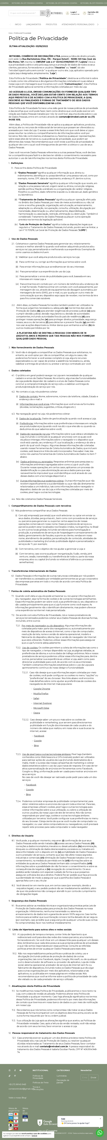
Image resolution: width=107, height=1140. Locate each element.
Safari (36, 698)
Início (18, 24)
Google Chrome (41, 689)
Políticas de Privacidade (38, 1077)
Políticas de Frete (41, 1082)
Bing (36, 745)
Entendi (34, 1136)
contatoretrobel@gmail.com (22, 1089)
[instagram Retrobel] (9, 1070)
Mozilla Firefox (40, 693)
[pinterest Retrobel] (15, 1076)
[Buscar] (42, 13)
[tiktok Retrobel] (9, 1076)
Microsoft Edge (41, 708)
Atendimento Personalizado (78, 24)
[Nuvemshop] (47, 1131)
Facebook (39, 736)
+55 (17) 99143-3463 (17, 1084)
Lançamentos (33, 24)
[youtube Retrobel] (20, 1070)
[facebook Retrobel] (15, 1070)
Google (38, 741)
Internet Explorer (42, 703)
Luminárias (62, 1076)
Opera (36, 713)
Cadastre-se (75, 14)
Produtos (51, 24)
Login (73, 12)
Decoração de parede (63, 1081)
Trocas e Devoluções (38, 1088)
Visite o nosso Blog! (17, 1098)
